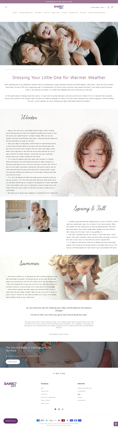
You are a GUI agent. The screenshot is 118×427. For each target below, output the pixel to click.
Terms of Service (53, 423)
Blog (79, 394)
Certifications (82, 400)
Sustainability (82, 391)
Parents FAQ (44, 391)
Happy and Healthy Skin (85, 388)
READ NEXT (12, 362)
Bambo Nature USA (56, 425)
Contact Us (44, 394)
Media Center (45, 403)
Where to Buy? (45, 400)
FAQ (42, 388)
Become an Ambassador (48, 397)
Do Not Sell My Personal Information (69, 423)
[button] (6, 7)
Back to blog (60, 373)
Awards (80, 397)
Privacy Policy (43, 423)
